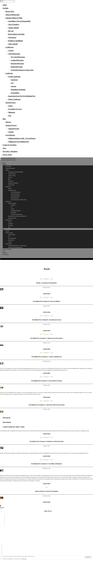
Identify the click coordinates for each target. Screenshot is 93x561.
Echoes (10, 106)
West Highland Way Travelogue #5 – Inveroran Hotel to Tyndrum (46, 380)
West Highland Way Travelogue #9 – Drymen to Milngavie (46, 301)
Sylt (12, 83)
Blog (4, 119)
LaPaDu (11, 132)
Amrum (13, 86)
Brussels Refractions (17, 63)
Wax (9, 115)
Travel (51, 278)
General (10, 50)
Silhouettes (11, 112)
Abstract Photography (12, 15)
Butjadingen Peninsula (18, 89)
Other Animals (13, 44)
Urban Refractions (14, 54)
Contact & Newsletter (10, 145)
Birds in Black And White (16, 34)
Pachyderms (12, 37)
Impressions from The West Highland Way (21, 96)
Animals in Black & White (13, 18)
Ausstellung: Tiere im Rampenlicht (19, 21)
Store (4, 148)
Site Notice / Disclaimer (10, 151)
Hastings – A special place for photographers (46, 282)
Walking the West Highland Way (18, 142)
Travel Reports (10, 135)
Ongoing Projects (11, 125)
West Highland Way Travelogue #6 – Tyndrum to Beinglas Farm (47, 356)
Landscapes (9, 73)
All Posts (8, 122)
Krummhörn (15, 93)
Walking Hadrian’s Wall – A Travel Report (21, 138)
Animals (7, 170)
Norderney (14, 80)
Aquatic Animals (13, 28)
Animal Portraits (13, 128)
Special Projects (10, 102)
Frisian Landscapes (14, 76)
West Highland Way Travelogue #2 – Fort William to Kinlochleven (46, 463)
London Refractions (17, 60)
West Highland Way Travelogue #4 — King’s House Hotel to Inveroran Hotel (46, 404)
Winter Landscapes (14, 99)
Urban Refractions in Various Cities (22, 70)
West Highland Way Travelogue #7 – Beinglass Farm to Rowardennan (46, 338)
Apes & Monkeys (13, 24)
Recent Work (9, 11)
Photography (46, 278)
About (5, 5)
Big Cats (11, 31)
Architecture (9, 47)
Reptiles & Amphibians (15, 41)
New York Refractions (18, 57)
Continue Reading (46, 293)
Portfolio (5, 8)
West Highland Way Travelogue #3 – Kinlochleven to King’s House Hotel (46, 441)
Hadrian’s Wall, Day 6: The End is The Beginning (46, 491)
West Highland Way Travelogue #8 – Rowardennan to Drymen (46, 319)
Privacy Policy (7, 155)
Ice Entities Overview (15, 109)
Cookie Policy (24, 558)
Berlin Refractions (17, 67)
